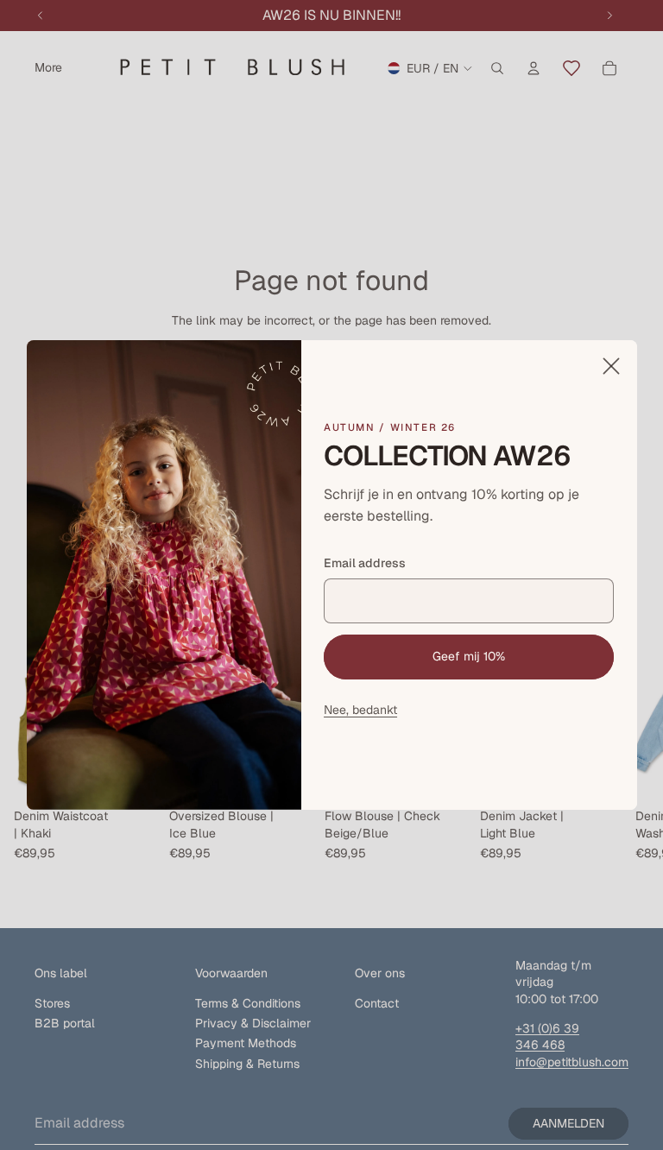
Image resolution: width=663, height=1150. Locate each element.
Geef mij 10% (469, 656)
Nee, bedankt (360, 709)
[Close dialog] (610, 366)
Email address (365, 563)
